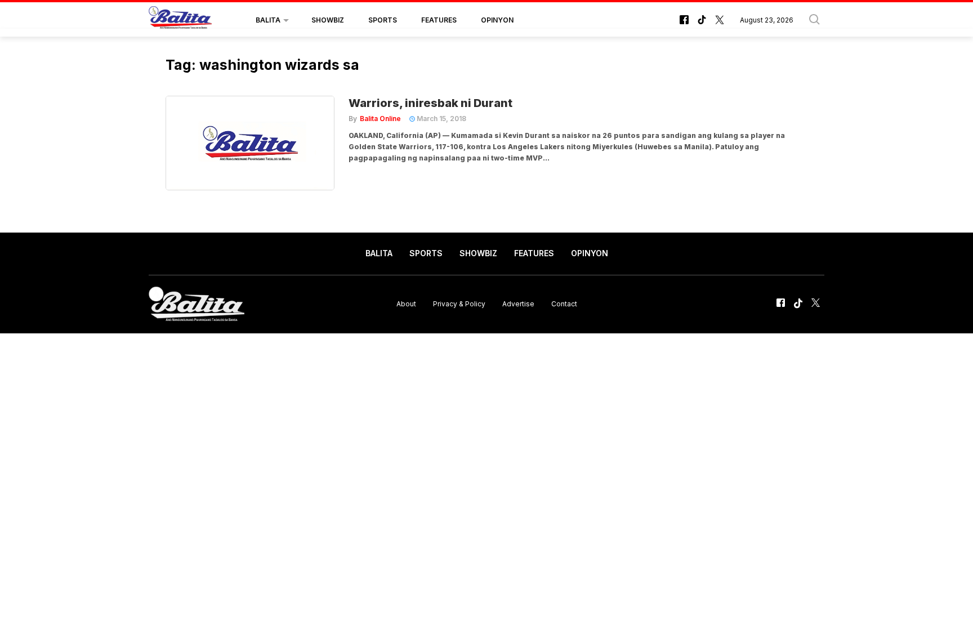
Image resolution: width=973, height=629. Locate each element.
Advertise (518, 304)
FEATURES (439, 20)
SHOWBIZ (327, 20)
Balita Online (380, 118)
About (406, 304)
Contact (564, 304)
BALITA (268, 20)
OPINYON (497, 20)
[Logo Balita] (180, 20)
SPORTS (382, 20)
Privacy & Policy (459, 304)
